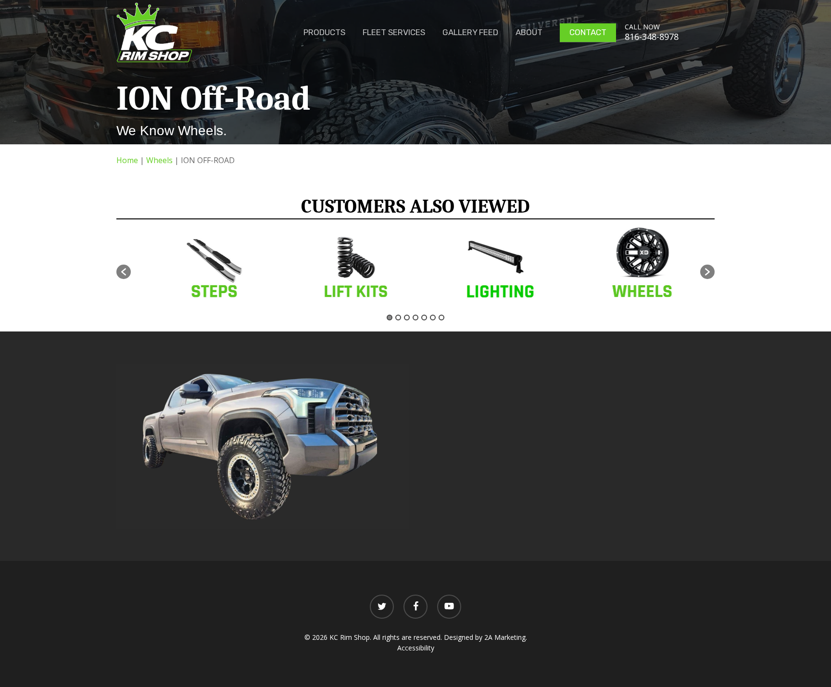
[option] (202, 266)
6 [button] (433, 317)
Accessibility (415, 647)
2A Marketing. (505, 637)
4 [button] (415, 317)
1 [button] (389, 317)
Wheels (159, 160)
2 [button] (398, 317)
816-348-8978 (652, 36)
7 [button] (441, 317)
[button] (123, 272)
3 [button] (407, 317)
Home (127, 160)
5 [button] (424, 317)
